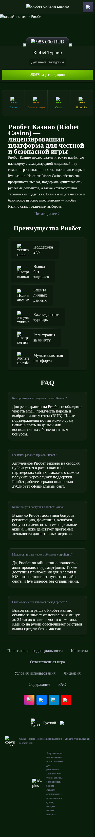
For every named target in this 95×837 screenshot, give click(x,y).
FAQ (62, 684)
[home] (47, 7)
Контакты (79, 651)
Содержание (39, 684)
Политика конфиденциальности (35, 651)
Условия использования (34, 673)
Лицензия (72, 673)
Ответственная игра (47, 662)
